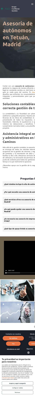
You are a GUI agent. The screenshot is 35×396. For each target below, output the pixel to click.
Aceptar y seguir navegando (17, 383)
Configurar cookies (17, 388)
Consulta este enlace (8, 378)
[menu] (32, 4)
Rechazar (17, 392)
